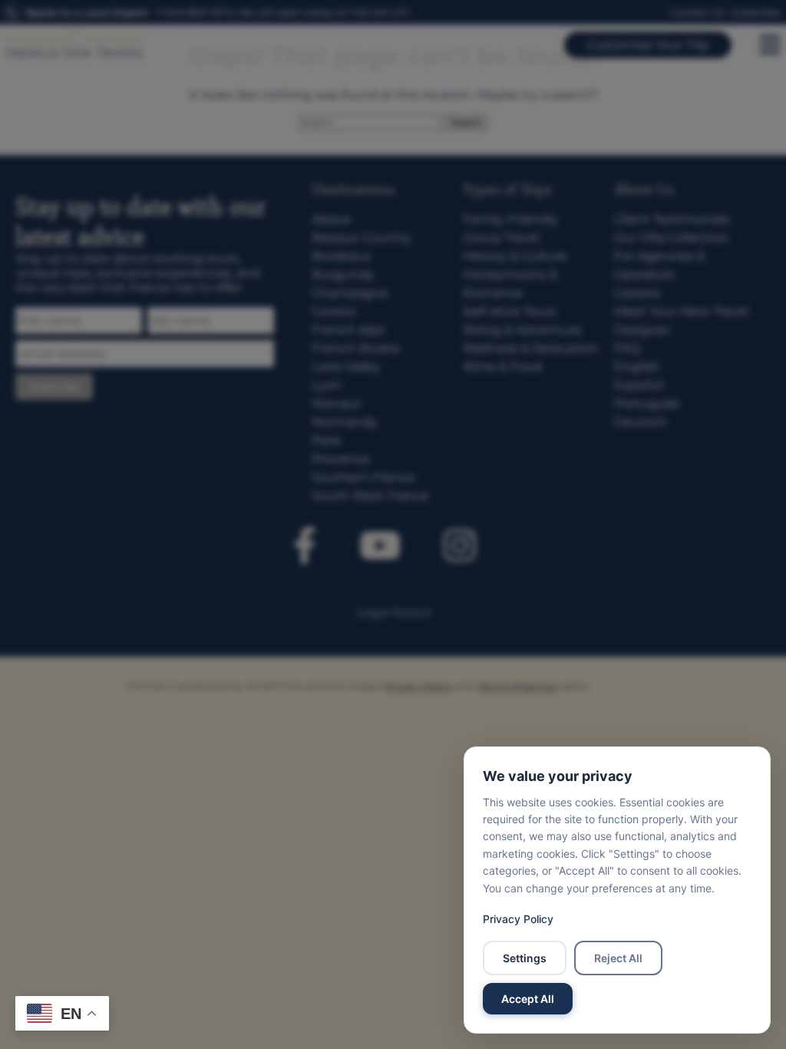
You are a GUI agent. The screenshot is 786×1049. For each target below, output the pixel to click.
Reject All (618, 958)
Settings (525, 958)
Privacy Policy (518, 918)
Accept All (527, 998)
